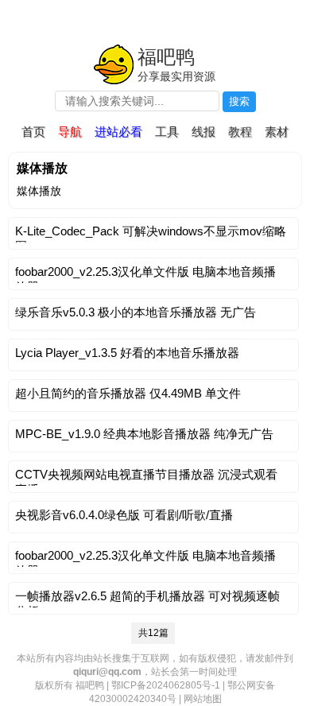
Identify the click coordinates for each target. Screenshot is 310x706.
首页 (33, 131)
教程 (240, 131)
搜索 (239, 101)
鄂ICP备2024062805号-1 (165, 685)
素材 (277, 131)
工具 (167, 131)
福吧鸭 (166, 57)
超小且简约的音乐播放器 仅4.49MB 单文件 (128, 393)
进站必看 (118, 131)
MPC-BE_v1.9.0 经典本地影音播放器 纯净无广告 (144, 433)
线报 (203, 131)
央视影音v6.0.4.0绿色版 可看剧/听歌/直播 (124, 515)
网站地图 (203, 698)
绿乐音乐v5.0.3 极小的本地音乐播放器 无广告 (135, 312)
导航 (70, 131)
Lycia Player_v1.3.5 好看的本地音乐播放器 (127, 352)
